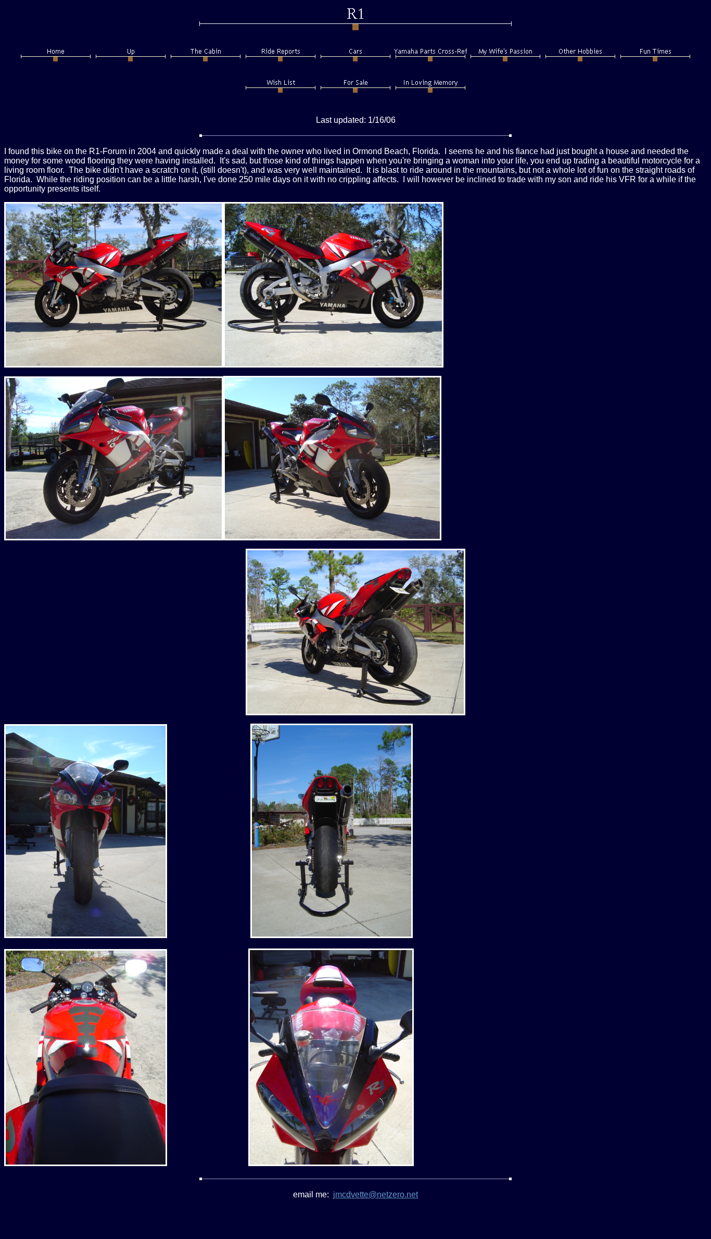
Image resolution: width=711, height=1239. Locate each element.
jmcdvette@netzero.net (375, 1194)
